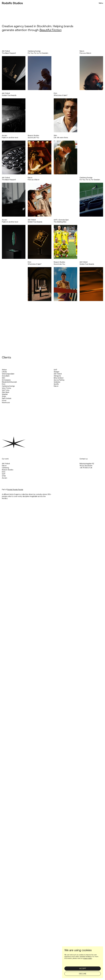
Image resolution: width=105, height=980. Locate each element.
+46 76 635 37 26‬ (86, 468)
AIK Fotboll (6, 464)
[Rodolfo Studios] (12, 3)
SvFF (3, 474)
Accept (82, 968)
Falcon (4, 466)
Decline (82, 974)
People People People (15, 490)
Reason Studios (7, 470)
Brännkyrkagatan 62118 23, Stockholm (87, 465)
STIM (4, 476)
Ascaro (4, 478)
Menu (101, 3)
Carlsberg (5, 468)
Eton (3, 472)
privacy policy (87, 958)
